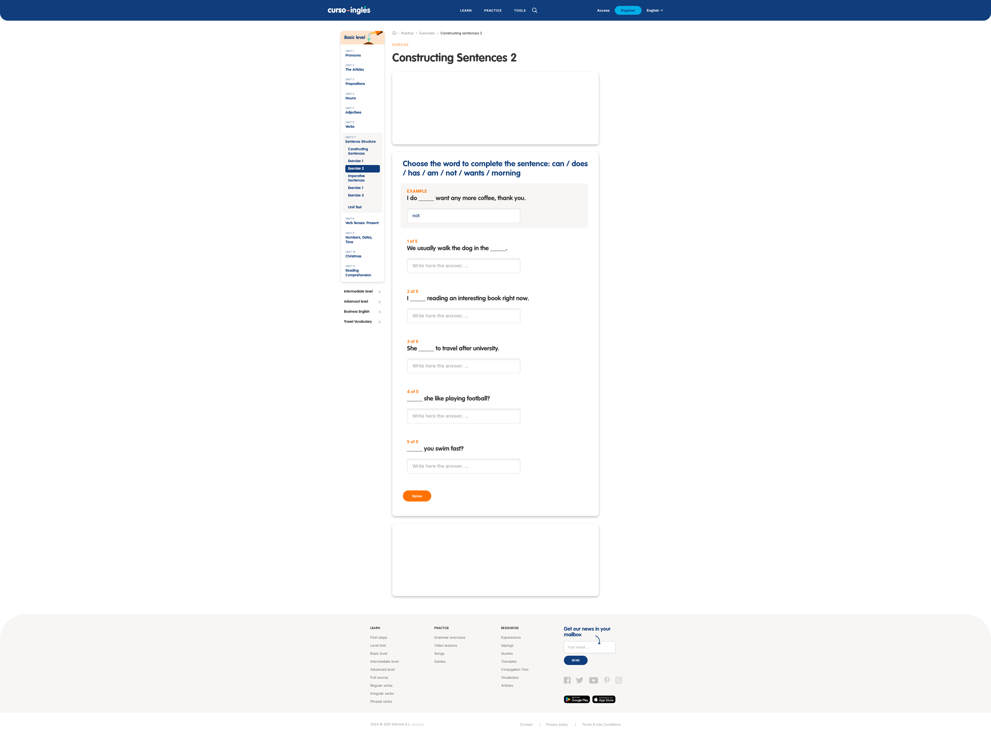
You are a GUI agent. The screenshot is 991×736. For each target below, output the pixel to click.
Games (439, 661)
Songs (439, 653)
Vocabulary (510, 677)
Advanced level (382, 669)
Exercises (427, 33)
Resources (510, 628)
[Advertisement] (495, 108)
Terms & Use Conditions (601, 724)
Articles (507, 685)
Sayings (507, 645)
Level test (378, 645)
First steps (378, 637)
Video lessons (445, 645)
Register (628, 10)
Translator (509, 661)
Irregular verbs (382, 693)
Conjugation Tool (514, 669)
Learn (375, 628)
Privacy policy (557, 724)
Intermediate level (384, 661)
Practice (441, 628)
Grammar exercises (449, 637)
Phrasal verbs (381, 701)
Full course (379, 677)
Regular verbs (381, 685)
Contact (526, 724)
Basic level (378, 653)
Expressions (511, 637)
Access (603, 10)
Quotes (507, 653)
